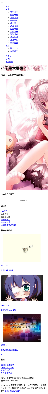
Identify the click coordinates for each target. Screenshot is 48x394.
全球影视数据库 (7, 365)
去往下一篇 (5, 222)
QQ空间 (4, 211)
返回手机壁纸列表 (8, 225)
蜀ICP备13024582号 (13, 391)
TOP (3, 354)
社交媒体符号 (6, 370)
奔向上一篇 (5, 220)
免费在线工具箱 (7, 368)
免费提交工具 (6, 373)
